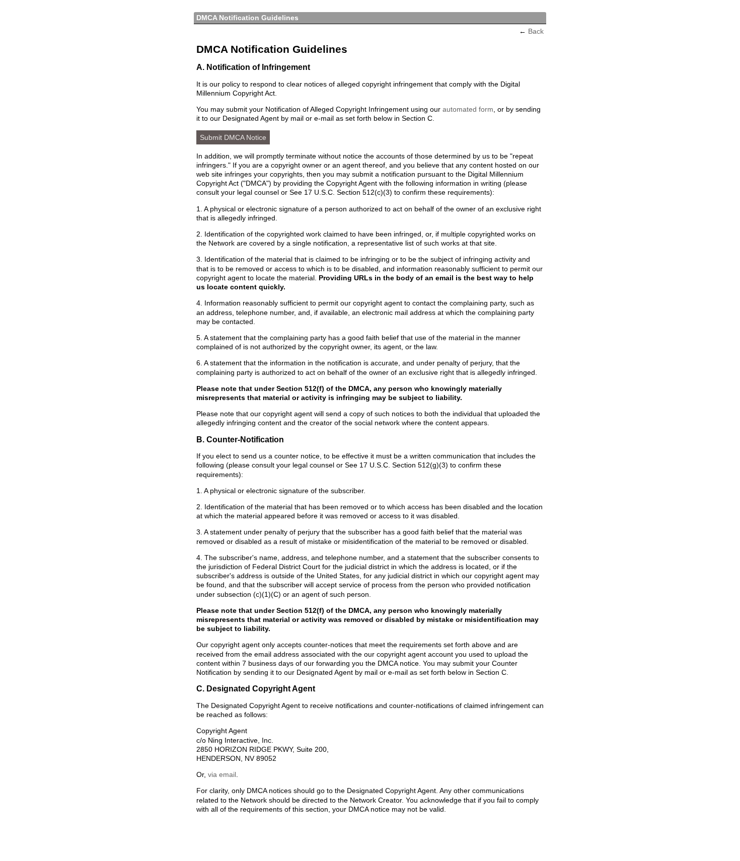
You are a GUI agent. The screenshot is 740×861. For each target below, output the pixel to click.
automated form (467, 109)
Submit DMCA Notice (233, 137)
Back (536, 31)
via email (222, 774)
